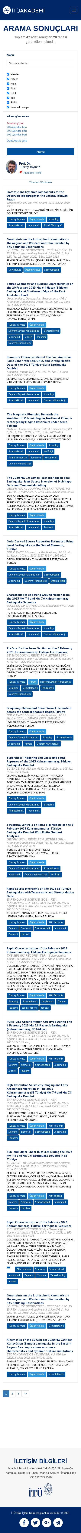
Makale (15, 74)
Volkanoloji (51, 457)
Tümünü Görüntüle (40, 182)
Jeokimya (36, 457)
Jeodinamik (14, 337)
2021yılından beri (17, 134)
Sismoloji (54, 219)
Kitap (13, 88)
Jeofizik (26, 934)
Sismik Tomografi (53, 225)
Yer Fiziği (48, 451)
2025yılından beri (17, 130)
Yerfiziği (28, 743)
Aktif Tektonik (56, 922)
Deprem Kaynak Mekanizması (24, 330)
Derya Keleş (14, 269)
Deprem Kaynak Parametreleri (24, 574)
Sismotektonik (16, 225)
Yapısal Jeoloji (29, 1007)
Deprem (12, 928)
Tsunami (41, 337)
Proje (14, 83)
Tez (13, 97)
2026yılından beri (17, 127)
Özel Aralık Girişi (17, 140)
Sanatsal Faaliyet (20, 107)
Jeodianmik (34, 225)
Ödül (13, 93)
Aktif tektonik (55, 1195)
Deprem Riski (58, 580)
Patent (14, 79)
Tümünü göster (15, 123)
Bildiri (14, 102)
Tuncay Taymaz (16, 219)
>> (25, 1393)
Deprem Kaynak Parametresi (23, 737)
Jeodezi (28, 337)
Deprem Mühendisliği (19, 343)
